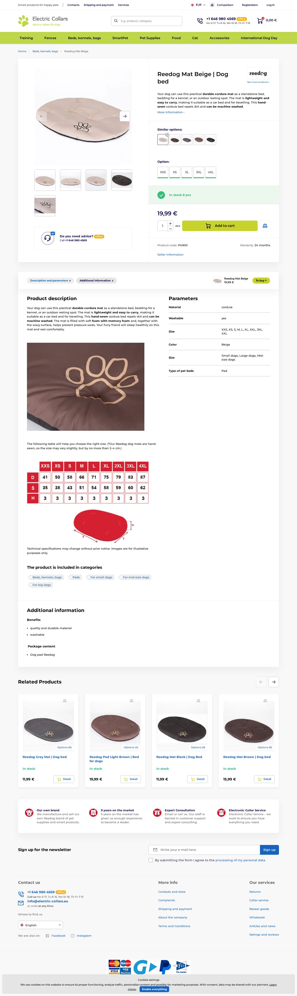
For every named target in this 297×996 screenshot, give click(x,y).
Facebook (58, 935)
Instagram (84, 935)
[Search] (116, 21)
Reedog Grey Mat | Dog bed (45, 757)
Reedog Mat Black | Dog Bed (179, 757)
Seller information (170, 254)
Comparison (225, 5)
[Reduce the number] (170, 228)
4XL (211, 172)
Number (163, 226)
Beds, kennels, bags (45, 51)
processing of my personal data (240, 860)
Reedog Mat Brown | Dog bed (247, 757)
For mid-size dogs (136, 577)
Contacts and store (171, 891)
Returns (255, 891)
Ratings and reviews (264, 934)
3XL (199, 172)
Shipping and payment (99, 5)
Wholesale (257, 917)
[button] (125, 116)
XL (187, 172)
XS (175, 172)
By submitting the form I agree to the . (210, 860)
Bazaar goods (259, 909)
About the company (172, 917)
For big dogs (42, 585)
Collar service (259, 900)
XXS (163, 172)
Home (22, 51)
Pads (76, 577)
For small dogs (101, 577)
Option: (163, 162)
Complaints (166, 900)
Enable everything (154, 989)
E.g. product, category (136, 21)
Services (123, 5)
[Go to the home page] (43, 21)
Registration (250, 5)
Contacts (73, 5)
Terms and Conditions (174, 926)
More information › (170, 112)
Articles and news (262, 926)
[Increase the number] (170, 223)
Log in (271, 5)
